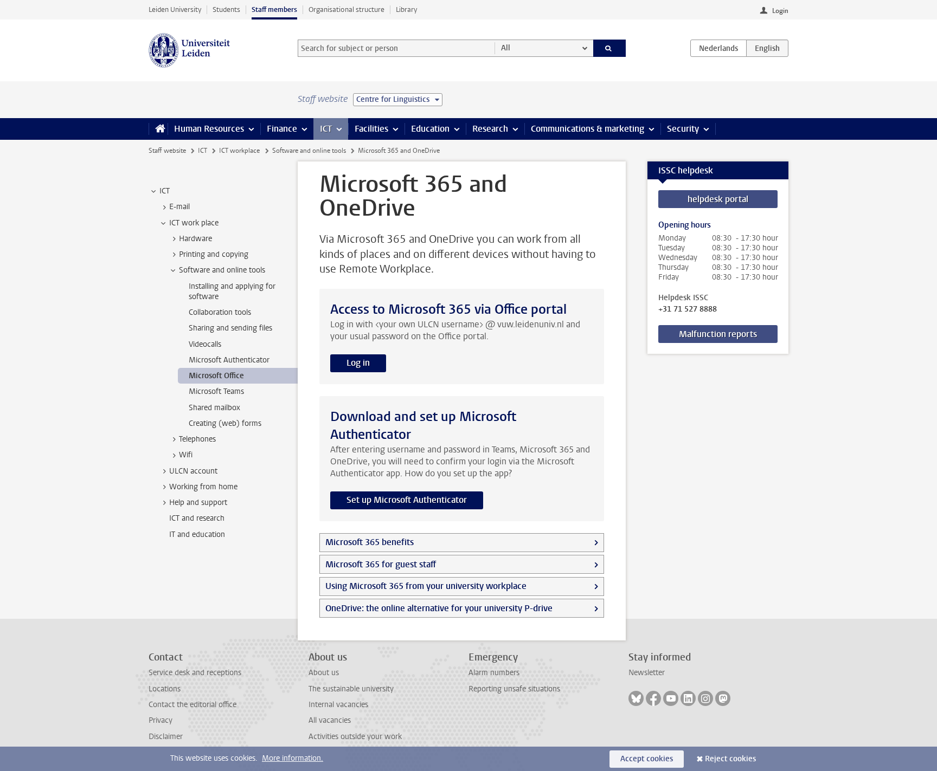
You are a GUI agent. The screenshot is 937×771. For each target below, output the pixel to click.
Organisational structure (346, 9)
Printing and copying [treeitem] (213, 254)
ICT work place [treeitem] (194, 223)
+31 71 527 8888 (687, 309)
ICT (326, 128)
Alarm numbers (493, 673)
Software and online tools (309, 150)
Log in (358, 362)
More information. (292, 758)
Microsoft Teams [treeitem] (216, 391)
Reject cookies (730, 759)
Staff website (167, 150)
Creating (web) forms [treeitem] (225, 423)
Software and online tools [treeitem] (222, 270)
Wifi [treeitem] (185, 455)
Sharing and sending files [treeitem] (230, 328)
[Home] (158, 129)
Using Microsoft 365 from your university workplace (426, 586)
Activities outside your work (355, 736)
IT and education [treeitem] (197, 534)
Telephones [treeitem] (197, 439)
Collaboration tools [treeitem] (220, 312)
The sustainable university (351, 689)
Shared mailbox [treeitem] (214, 408)
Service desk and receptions (195, 673)
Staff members (274, 9)
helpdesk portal (718, 199)
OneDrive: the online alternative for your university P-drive (439, 608)
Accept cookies (646, 759)
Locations (165, 689)
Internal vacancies (338, 704)
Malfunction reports (718, 334)
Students (226, 9)
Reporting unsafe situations (514, 689)
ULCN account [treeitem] (193, 471)
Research (490, 128)
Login (780, 11)
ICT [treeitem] (164, 191)
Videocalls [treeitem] (205, 344)
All (505, 48)
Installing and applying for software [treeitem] (232, 291)
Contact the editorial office (192, 704)
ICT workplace (239, 150)
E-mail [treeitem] (179, 207)
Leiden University (175, 9)
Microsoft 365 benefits (369, 542)
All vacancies (330, 720)
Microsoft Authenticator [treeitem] (229, 360)
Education (430, 128)
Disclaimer (166, 736)
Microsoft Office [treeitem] (216, 376)
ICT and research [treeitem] (196, 518)
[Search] (609, 48)
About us (324, 673)
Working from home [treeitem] (203, 487)
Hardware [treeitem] (195, 239)
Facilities (371, 128)
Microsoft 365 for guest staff (380, 564)
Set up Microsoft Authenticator (406, 500)
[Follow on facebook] (653, 698)
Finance (282, 128)
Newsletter (646, 673)
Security (683, 128)
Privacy (160, 720)
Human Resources (209, 128)
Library (406, 9)
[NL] (718, 48)
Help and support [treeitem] (198, 502)
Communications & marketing (587, 128)
